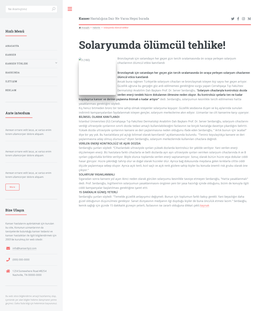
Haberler (96, 27)
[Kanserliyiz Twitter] (232, 19)
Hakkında (12, 72)
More (12, 187)
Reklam (10, 90)
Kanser (10, 54)
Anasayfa (85, 27)
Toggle (70, 9)
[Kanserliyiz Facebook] (238, 19)
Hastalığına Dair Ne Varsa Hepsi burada (114, 18)
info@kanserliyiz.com (24, 248)
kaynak (204, 205)
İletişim (11, 81)
